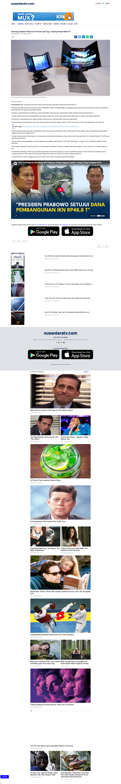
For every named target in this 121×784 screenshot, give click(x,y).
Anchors (85, 339)
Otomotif (38, 24)
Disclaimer (60, 339)
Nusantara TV (24, 241)
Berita (14, 241)
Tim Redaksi (79, 339)
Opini (76, 24)
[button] (75, 36)
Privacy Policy (43, 339)
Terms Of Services (52, 339)
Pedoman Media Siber (69, 339)
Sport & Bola (29, 24)
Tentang (36, 339)
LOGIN (107, 3)
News (13, 24)
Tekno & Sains (47, 24)
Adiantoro (19, 101)
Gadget (18, 241)
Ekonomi (20, 24)
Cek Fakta (63, 24)
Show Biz (56, 24)
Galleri (70, 24)
